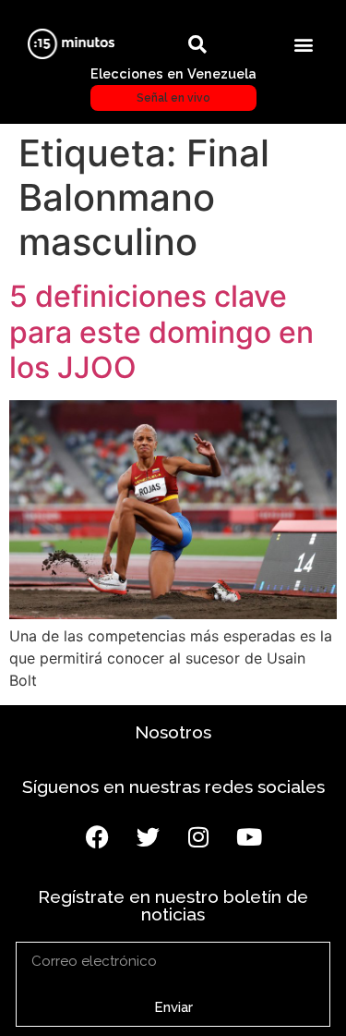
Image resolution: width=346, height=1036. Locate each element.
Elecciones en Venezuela (173, 85)
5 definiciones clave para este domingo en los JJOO (161, 331)
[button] (303, 44)
